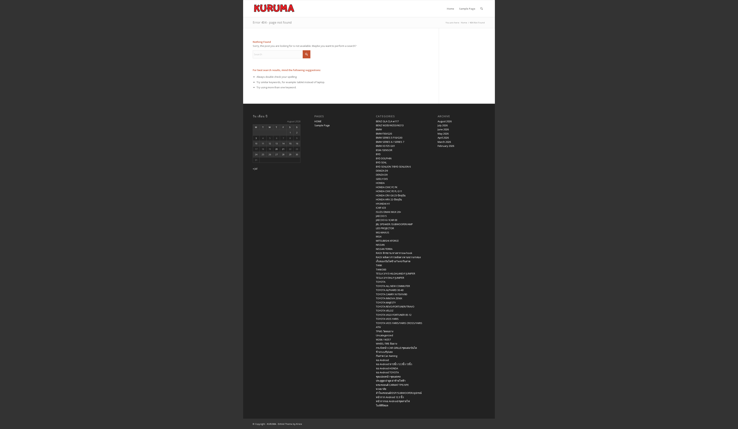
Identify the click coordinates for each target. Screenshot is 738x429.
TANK (379, 265)
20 (276, 149)
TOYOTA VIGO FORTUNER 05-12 (393, 315)
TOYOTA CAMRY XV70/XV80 (391, 294)
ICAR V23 (381, 207)
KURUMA (271, 423)
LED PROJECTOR (385, 228)
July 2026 (443, 125)
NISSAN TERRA (384, 249)
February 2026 (446, 146)
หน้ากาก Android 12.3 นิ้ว (390, 397)
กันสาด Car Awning (386, 356)
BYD (378, 154)
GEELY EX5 (382, 179)
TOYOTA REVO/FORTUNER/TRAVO (395, 306)
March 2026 (444, 142)
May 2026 (443, 133)
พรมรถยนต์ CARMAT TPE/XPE (392, 385)
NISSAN (380, 244)
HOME (318, 121)
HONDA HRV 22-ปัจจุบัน (389, 199)
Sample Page (467, 8)
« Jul (255, 168)
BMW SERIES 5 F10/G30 (389, 137)
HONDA (380, 183)
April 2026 (443, 137)
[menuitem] (481, 8)
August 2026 (445, 121)
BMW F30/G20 (384, 133)
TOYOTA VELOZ (384, 310)
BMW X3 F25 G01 (385, 146)
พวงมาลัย (381, 389)
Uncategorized (384, 335)
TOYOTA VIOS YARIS (387, 319)
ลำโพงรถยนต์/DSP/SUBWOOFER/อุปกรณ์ (399, 393)
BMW (379, 129)
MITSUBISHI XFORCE (387, 240)
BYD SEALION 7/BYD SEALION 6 (393, 166)
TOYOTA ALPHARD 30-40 (389, 290)
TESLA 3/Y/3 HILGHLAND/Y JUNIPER (395, 273)
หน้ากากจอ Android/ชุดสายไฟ (393, 401)
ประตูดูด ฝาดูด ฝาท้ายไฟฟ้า (391, 380)
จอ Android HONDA (387, 368)
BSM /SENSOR (384, 150)
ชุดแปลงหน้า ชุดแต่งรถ (388, 376)
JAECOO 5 (381, 216)
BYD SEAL (381, 162)
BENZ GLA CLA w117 (387, 121)
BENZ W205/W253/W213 (390, 125)
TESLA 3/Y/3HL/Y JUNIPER (390, 277)
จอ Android (382, 360)
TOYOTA (380, 282)
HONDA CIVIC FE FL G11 (389, 191)
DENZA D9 (381, 174)
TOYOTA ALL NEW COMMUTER (393, 286)
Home (450, 8)
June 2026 (443, 129)
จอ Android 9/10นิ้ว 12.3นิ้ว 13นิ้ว (394, 364)
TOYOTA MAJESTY (386, 302)
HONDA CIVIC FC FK (386, 187)
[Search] (481, 8)
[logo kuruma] (274, 8)
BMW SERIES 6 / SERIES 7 (390, 142)
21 (283, 149)
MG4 (378, 236)
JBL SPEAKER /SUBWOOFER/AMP (394, 224)
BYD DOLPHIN (383, 158)
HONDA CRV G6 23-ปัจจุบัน (391, 195)
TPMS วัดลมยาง (384, 331)
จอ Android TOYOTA (387, 372)
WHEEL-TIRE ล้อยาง (386, 343)
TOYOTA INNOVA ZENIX (389, 298)
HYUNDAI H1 (383, 203)
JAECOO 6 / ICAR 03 (386, 220)
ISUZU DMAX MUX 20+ (388, 212)
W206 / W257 (383, 339)
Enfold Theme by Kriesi (290, 423)
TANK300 (381, 269)
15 (290, 143)
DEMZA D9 (382, 170)
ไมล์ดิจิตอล (382, 405)
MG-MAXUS (382, 232)
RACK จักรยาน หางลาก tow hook (394, 253)
